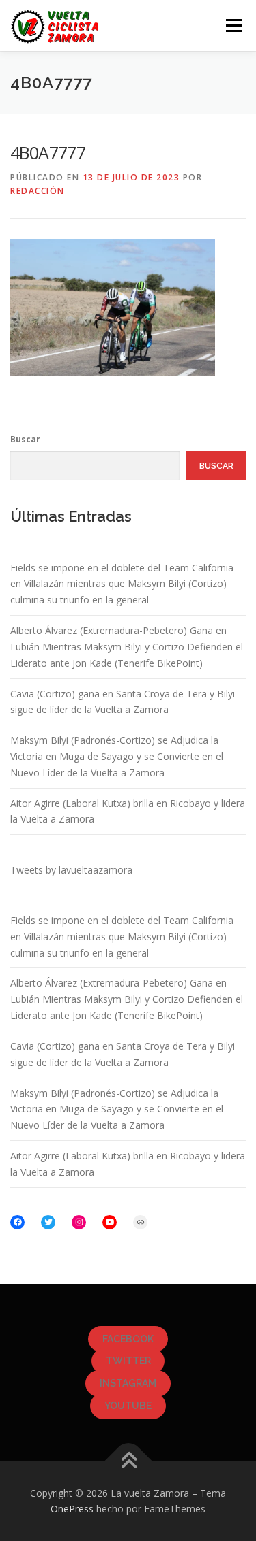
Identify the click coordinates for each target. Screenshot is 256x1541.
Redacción (37, 191)
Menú (233, 25)
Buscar (25, 439)
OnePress (72, 1508)
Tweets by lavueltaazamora (71, 869)
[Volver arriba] (128, 1461)
